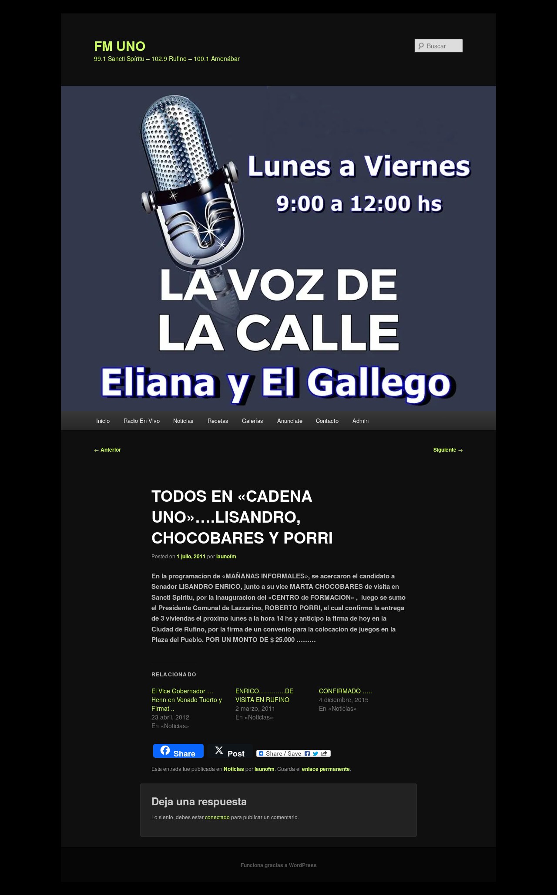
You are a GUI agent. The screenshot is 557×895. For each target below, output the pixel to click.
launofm (226, 556)
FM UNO (119, 45)
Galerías (252, 420)
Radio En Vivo (142, 420)
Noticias (183, 420)
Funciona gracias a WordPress (279, 865)
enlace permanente (326, 769)
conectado (217, 817)
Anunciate (289, 420)
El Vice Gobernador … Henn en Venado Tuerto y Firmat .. (186, 699)
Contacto (327, 420)
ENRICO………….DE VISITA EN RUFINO (264, 695)
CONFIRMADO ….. (345, 690)
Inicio (103, 420)
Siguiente (448, 449)
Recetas (218, 420)
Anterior (107, 449)
